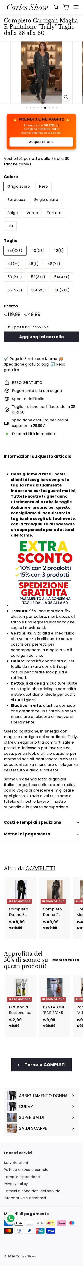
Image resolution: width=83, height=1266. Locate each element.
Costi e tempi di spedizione (32, 822)
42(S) (58, 250)
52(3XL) (38, 277)
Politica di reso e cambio (26, 1169)
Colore (11, 177)
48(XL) (53, 263)
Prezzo (11, 306)
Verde (32, 212)
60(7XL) (62, 290)
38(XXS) (15, 250)
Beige (12, 212)
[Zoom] (66, 97)
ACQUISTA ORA (41, 141)
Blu (10, 226)
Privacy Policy (16, 1183)
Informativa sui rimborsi (25, 1197)
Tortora (54, 212)
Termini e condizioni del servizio (32, 1190)
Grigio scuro (18, 186)
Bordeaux (16, 199)
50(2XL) (14, 277)
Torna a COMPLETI (45, 1064)
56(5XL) (14, 290)
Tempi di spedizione (22, 1176)
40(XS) (37, 250)
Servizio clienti (16, 1162)
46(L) (33, 263)
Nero (43, 186)
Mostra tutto (65, 960)
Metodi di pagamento (27, 834)
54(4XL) (62, 277)
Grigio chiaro (46, 199)
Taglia (11, 240)
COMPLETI (40, 868)
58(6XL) (38, 290)
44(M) (13, 263)
